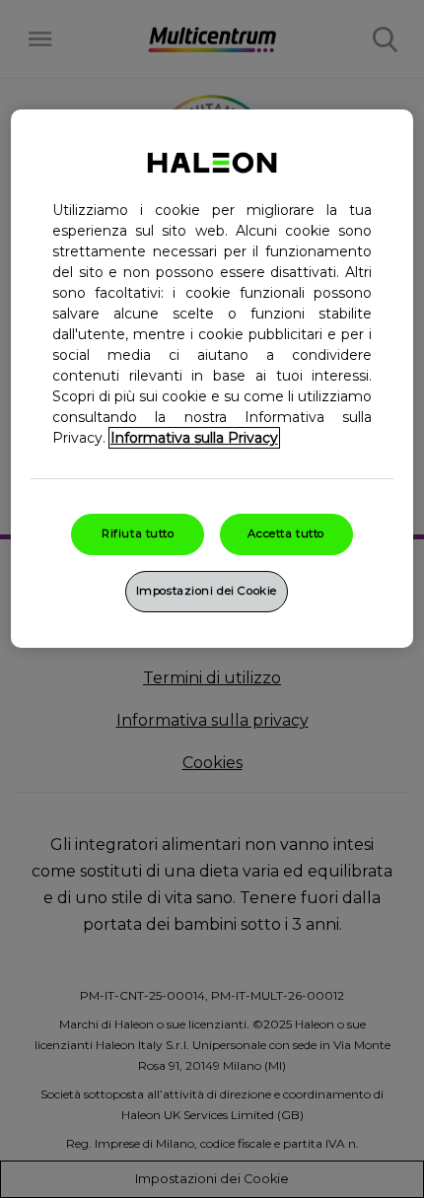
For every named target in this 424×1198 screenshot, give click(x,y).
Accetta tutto (285, 533)
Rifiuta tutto (138, 533)
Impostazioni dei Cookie (206, 591)
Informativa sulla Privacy (194, 438)
